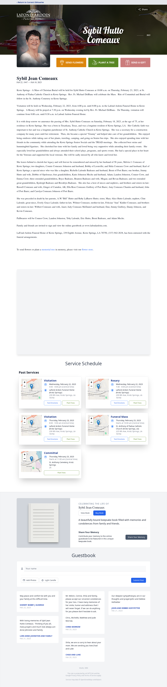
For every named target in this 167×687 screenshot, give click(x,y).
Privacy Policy (76, 675)
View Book (85, 513)
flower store (87, 249)
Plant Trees (71, 403)
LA (50, 467)
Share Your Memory (136, 537)
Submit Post (138, 580)
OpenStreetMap (86, 680)
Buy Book (99, 513)
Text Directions (52, 403)
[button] (31, 386)
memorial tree (48, 249)
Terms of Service (91, 675)
